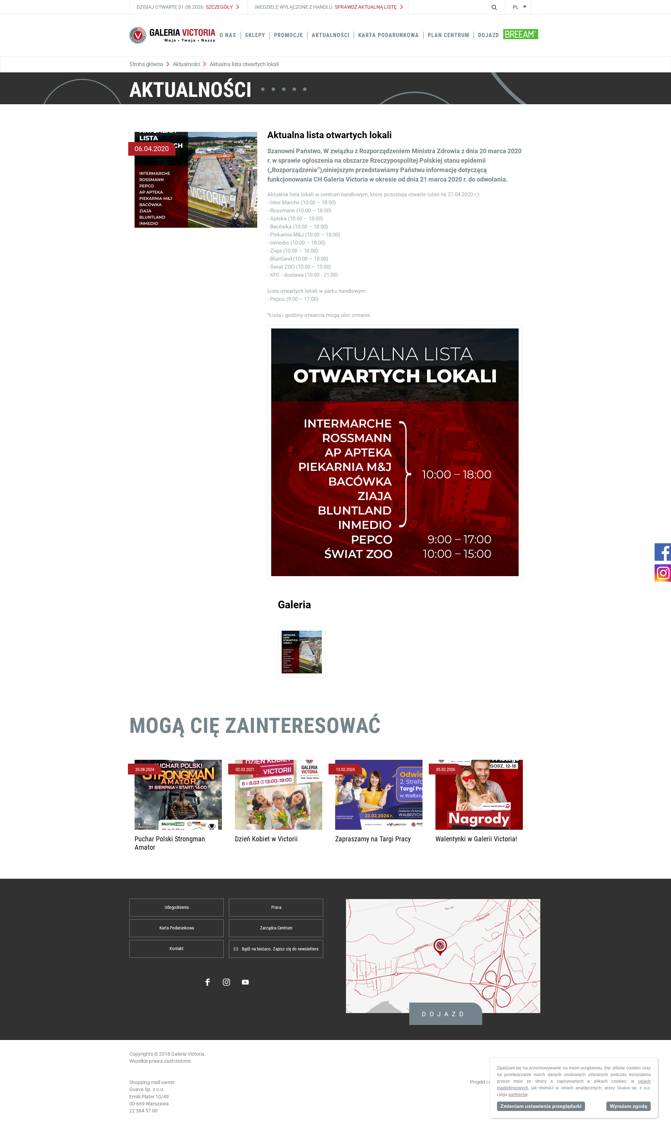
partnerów (517, 1094)
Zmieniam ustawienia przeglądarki (541, 1106)
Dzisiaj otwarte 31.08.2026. (185, 7)
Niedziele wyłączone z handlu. (326, 7)
